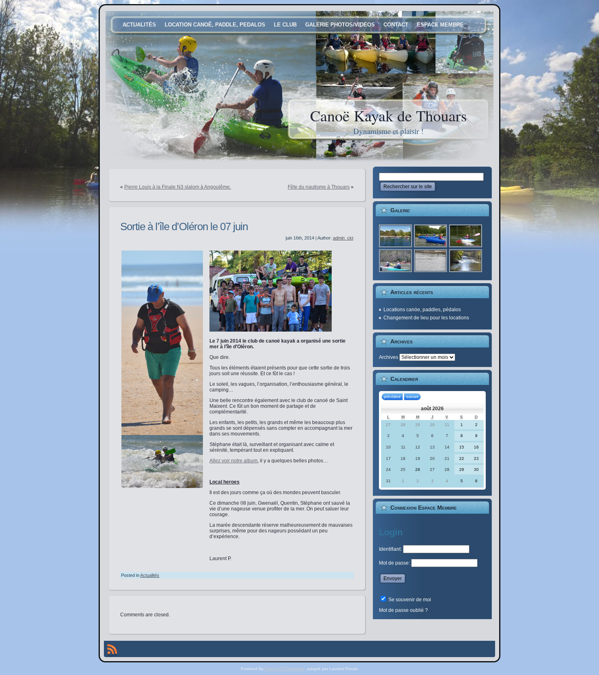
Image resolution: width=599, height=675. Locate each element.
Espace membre (440, 25)
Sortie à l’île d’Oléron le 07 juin (184, 226)
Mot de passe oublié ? (403, 610)
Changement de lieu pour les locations (426, 318)
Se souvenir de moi (409, 599)
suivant (412, 397)
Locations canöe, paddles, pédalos (422, 309)
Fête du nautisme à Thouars (319, 187)
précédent (392, 397)
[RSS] (112, 650)
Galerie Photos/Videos (340, 25)
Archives (388, 357)
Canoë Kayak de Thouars (388, 115)
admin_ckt (343, 237)
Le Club (285, 25)
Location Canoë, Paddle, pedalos (215, 25)
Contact (395, 25)
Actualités (139, 25)
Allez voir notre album (233, 461)
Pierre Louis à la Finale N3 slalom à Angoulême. (177, 187)
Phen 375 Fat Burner (285, 668)
